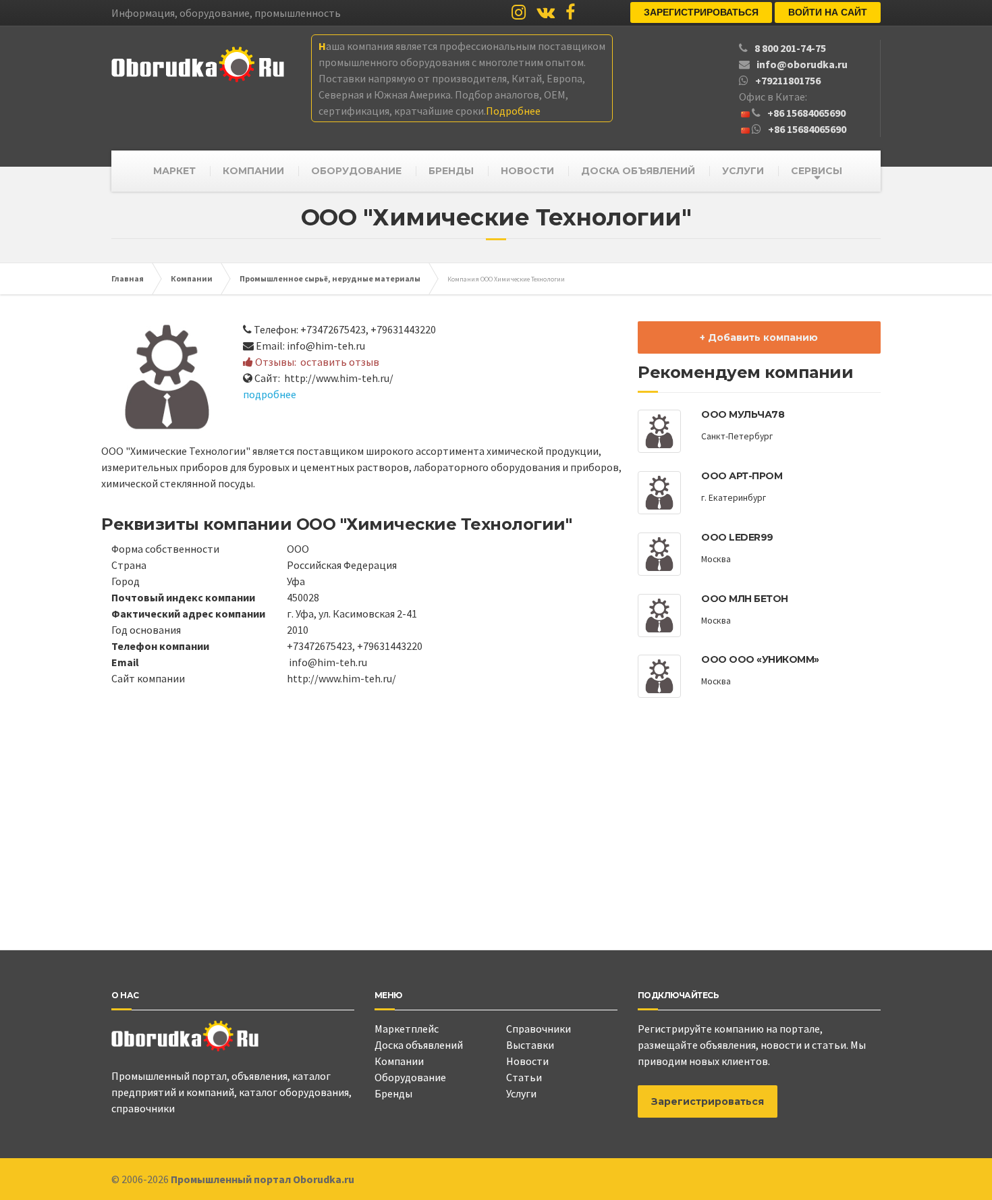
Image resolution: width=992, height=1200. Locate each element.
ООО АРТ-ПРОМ (741, 476)
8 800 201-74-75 (790, 48)
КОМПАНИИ (253, 171)
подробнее (269, 394)
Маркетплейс (407, 1028)
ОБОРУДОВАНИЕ (356, 171)
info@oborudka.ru (802, 64)
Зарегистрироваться (701, 12)
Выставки (530, 1045)
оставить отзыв (339, 362)
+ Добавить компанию (759, 337)
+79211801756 (788, 80)
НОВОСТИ (527, 171)
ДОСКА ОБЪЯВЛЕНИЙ (638, 171)
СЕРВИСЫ (816, 171)
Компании (399, 1061)
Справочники (538, 1028)
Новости (527, 1061)
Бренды (393, 1093)
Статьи (524, 1077)
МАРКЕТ (174, 171)
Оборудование (410, 1077)
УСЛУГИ (743, 171)
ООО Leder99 (737, 537)
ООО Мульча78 (742, 414)
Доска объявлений (419, 1045)
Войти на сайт (827, 12)
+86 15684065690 (806, 112)
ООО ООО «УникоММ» (760, 659)
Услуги (521, 1093)
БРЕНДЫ (451, 171)
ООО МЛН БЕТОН (744, 599)
